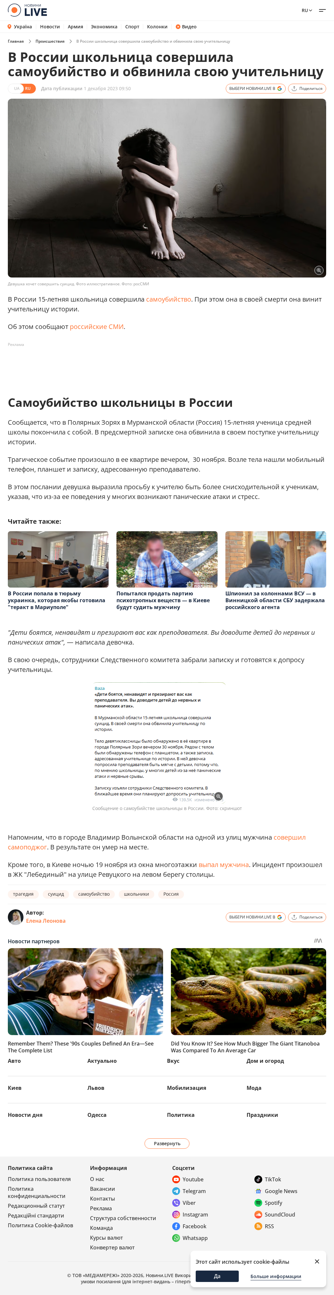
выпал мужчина (224, 864)
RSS (269, 1226)
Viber (189, 1202)
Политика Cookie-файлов (40, 1225)
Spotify (273, 1202)
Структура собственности (123, 1218)
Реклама (101, 1208)
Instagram (195, 1214)
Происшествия (50, 41)
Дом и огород (265, 1060)
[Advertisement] (126, 364)
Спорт (132, 26)
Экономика (104, 26)
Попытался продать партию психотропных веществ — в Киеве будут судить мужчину (163, 600)
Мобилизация (186, 1087)
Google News (281, 1191)
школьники (136, 894)
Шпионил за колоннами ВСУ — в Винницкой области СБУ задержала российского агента (275, 600)
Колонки (157, 26)
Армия (75, 26)
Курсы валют (106, 1237)
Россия (171, 894)
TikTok (273, 1179)
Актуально (102, 1060)
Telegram (194, 1191)
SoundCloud (280, 1214)
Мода (254, 1087)
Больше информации (275, 1276)
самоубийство (168, 299)
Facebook (194, 1226)
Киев (15, 1087)
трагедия (23, 894)
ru (305, 10)
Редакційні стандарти (36, 1215)
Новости (50, 26)
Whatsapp (195, 1238)
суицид (56, 894)
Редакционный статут (36, 1205)
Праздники (262, 1114)
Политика (181, 1114)
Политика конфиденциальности (37, 1192)
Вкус (173, 1060)
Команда (101, 1227)
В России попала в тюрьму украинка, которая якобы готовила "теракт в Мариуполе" (56, 600)
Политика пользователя (39, 1179)
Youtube (193, 1179)
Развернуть (167, 1143)
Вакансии (102, 1188)
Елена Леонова (46, 920)
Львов (95, 1087)
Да (217, 1276)
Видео (189, 26)
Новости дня (25, 1114)
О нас (97, 1179)
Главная (16, 41)
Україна (23, 26)
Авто (14, 1060)
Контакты (102, 1198)
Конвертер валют (112, 1247)
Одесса (97, 1114)
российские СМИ (97, 326)
